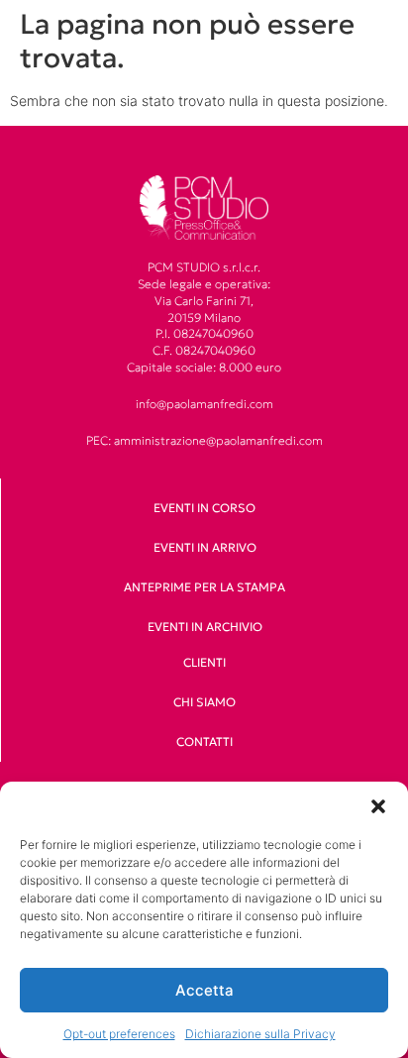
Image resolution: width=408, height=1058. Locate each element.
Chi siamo (204, 701)
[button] (378, 806)
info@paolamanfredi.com (204, 403)
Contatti (204, 741)
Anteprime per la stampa (204, 587)
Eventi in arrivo (204, 547)
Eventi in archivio (205, 626)
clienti (204, 662)
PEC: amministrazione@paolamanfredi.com (204, 440)
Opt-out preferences (119, 1033)
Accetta (204, 990)
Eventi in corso (204, 507)
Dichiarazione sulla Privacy (260, 1033)
